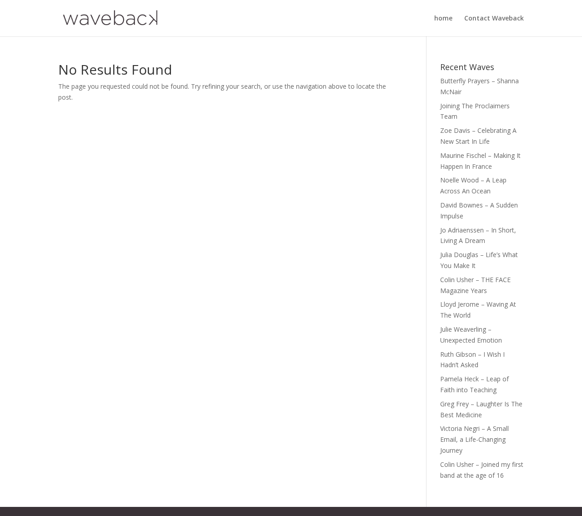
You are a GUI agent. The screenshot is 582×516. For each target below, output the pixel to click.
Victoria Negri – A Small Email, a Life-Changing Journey (474, 439)
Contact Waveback (494, 18)
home (443, 18)
